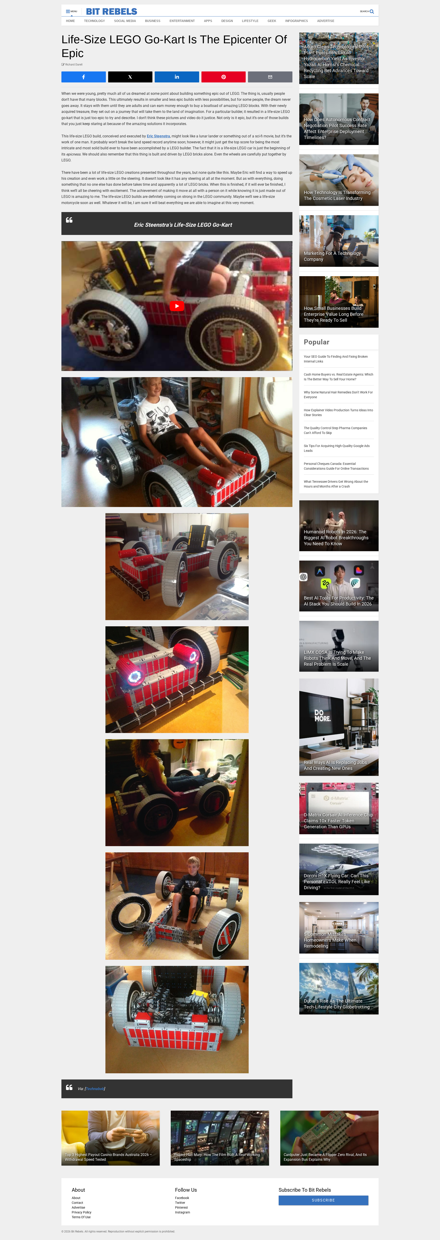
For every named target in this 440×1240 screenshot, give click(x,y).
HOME (70, 21)
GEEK (272, 21)
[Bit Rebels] (109, 12)
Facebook (182, 1198)
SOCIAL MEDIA (125, 21)
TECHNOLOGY (94, 21)
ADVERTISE (325, 21)
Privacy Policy (81, 1212)
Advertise (78, 1207)
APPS (208, 21)
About (76, 1198)
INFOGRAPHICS (296, 21)
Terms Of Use (81, 1217)
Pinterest (181, 1207)
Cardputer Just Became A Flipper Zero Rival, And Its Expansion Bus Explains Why (325, 1157)
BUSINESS (152, 21)
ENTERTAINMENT (182, 21)
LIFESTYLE (250, 21)
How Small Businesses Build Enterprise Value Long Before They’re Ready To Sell (333, 314)
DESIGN (227, 21)
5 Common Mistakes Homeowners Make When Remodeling (330, 940)
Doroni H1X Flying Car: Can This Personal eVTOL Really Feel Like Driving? (337, 881)
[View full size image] (176, 442)
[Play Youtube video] (176, 306)
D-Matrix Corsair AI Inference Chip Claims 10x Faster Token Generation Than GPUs (338, 820)
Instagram (182, 1212)
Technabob (94, 1089)
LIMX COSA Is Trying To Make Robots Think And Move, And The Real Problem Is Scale (337, 658)
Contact (77, 1203)
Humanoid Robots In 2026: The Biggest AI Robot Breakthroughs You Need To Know (336, 537)
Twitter (180, 1203)
